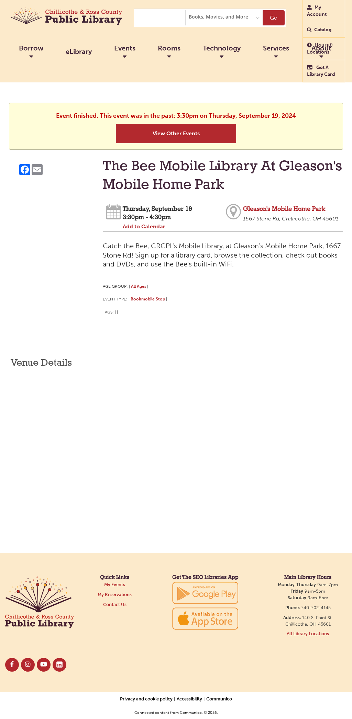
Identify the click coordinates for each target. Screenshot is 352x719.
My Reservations (115, 594)
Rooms (169, 48)
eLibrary (79, 51)
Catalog (322, 30)
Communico (219, 698)
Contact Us (114, 604)
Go (273, 17)
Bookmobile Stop (148, 298)
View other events (176, 133)
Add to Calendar (144, 226)
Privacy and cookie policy (146, 698)
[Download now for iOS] (205, 618)
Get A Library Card (321, 71)
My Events (114, 584)
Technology (222, 48)
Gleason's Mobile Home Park (284, 209)
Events (124, 48)
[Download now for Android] (205, 592)
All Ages (138, 286)
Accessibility (189, 698)
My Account (317, 10)
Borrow (31, 48)
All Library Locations (308, 633)
